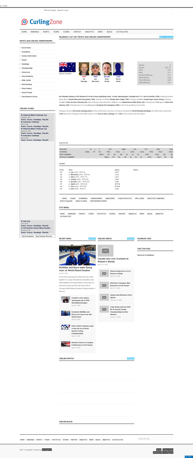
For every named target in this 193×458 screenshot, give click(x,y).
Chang (73, 179)
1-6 (117, 174)
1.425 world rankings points (81, 111)
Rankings (35, 32)
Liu (72, 172)
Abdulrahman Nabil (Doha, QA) (133, 102)
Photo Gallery (27, 88)
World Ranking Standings (141, 111)
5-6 (117, 179)
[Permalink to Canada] (65, 299)
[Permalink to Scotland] (65, 313)
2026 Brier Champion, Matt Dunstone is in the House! (120, 284)
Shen (73, 177)
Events (46, 32)
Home (24, 32)
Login (66, 10)
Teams (56, 32)
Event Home (26, 47)
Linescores (26, 72)
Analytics (89, 32)
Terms (159, 450)
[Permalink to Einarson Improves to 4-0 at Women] (104, 273)
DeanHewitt (107, 80)
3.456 (61, 114)
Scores (66, 32)
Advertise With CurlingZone (163, 452)
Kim (72, 186)
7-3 (106, 99)
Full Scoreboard (28, 236)
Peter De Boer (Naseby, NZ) (76, 102)
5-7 (117, 172)
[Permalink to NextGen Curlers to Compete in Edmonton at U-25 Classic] (65, 343)
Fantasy (77, 32)
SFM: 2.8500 (26, 80)
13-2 (157, 102)
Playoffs (45, 119)
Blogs (109, 32)
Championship (27, 68)
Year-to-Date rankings (106, 114)
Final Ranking (27, 84)
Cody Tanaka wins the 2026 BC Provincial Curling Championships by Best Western (120, 311)
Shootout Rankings (155, 198)
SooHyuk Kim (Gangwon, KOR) (108, 105)
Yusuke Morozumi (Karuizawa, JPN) (81, 99)
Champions (26, 52)
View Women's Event (29, 96)
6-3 (89, 105)
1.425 (120, 114)
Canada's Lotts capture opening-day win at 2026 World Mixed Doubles (81, 300)
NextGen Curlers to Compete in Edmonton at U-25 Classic (82, 343)
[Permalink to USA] (65, 327)
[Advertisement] (37, 180)
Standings (25, 64)
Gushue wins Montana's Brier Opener (121, 296)
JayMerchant (95, 80)
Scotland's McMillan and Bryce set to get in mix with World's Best (82, 314)
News (100, 32)
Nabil (73, 184)
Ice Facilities (122, 32)
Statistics (101, 214)
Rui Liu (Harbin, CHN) (152, 96)
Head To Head (27, 92)
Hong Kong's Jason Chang (154, 99)
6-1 (65, 99)
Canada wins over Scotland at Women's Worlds (113, 260)
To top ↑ (188, 457)
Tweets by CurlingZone (145, 255)
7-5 (140, 96)
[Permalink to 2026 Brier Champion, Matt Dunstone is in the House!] (104, 284)
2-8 (117, 181)
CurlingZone (46, 450)
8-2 (63, 102)
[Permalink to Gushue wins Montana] (104, 296)
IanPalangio (84, 80)
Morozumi (74, 174)
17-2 (113, 102)
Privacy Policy (168, 450)
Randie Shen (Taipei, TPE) (119, 99)
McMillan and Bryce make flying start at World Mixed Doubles (75, 269)
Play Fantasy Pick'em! (44, 236)
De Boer (74, 181)
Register (60, 10)
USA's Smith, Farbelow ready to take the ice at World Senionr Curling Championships (82, 330)
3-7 (117, 177)
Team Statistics (27, 76)
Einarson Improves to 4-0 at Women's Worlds (120, 272)
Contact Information (29, 56)
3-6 (117, 189)
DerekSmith (118, 80)
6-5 (140, 99)
